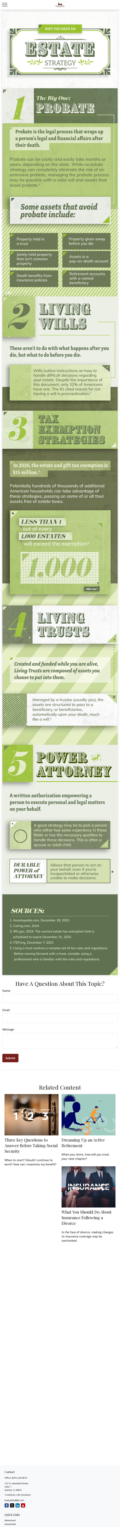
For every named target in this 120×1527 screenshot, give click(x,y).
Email (6, 1010)
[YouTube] (23, 1505)
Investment (10, 1524)
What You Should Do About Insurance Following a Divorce (87, 1217)
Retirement (10, 1520)
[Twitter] (12, 1505)
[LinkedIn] (17, 1505)
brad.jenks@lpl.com (14, 1500)
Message (8, 1029)
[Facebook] (7, 1505)
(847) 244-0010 (19, 1477)
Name (6, 991)
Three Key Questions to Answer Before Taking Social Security (31, 1145)
